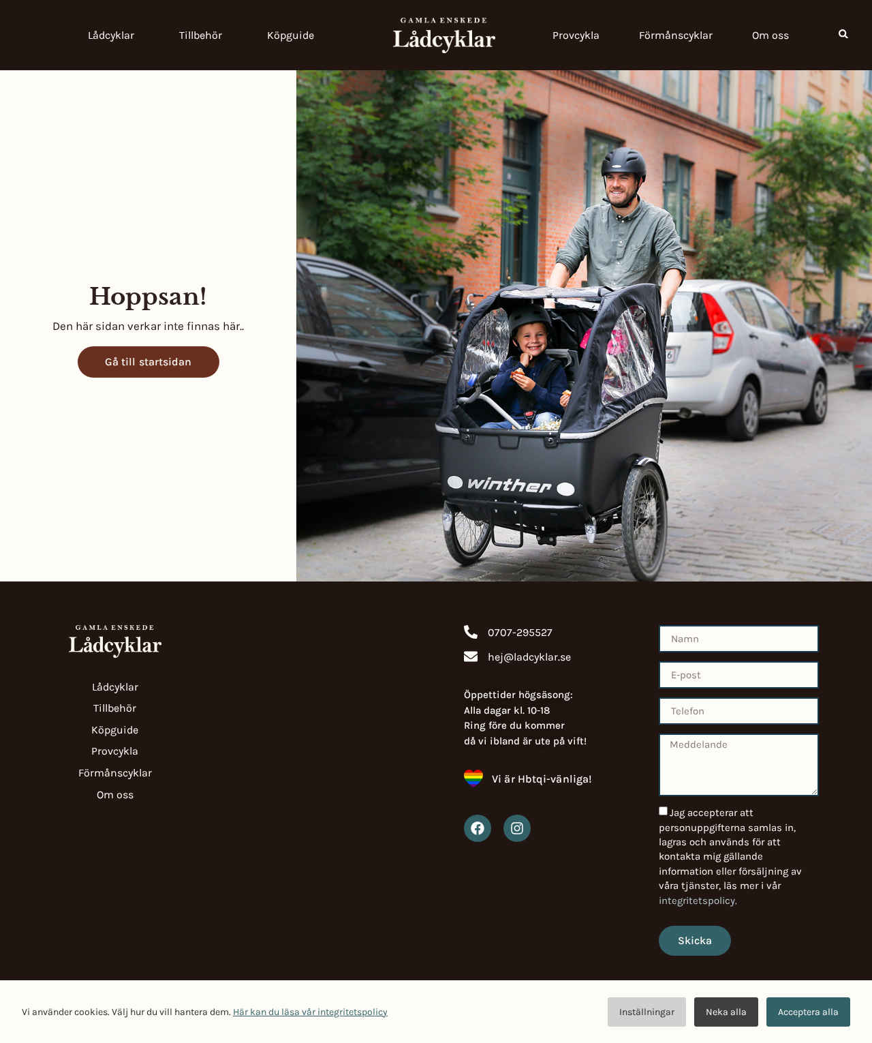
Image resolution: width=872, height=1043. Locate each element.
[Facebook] (477, 828)
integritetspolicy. (698, 900)
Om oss (770, 35)
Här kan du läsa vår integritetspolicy (310, 1012)
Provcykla (576, 35)
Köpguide (290, 35)
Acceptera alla (808, 1012)
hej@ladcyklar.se (529, 656)
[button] (843, 33)
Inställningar (646, 1012)
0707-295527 (520, 632)
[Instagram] (517, 828)
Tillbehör (200, 35)
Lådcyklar (111, 35)
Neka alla (726, 1012)
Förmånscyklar (676, 35)
